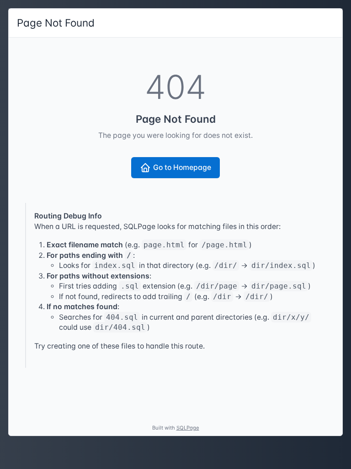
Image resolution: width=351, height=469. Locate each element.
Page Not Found (56, 22)
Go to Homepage (182, 167)
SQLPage (187, 428)
